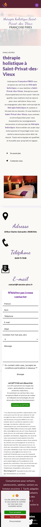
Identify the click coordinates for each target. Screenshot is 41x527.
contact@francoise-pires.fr (21, 284)
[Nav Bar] (37, 5)
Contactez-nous (16, 161)
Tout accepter (15, 512)
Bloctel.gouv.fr (10, 471)
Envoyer (20, 374)
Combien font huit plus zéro (15, 335)
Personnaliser (15, 521)
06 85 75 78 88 (20, 258)
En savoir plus (15, 153)
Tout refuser (15, 517)
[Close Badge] (32, 520)
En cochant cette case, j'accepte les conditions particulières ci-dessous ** (21, 366)
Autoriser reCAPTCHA (20, 405)
